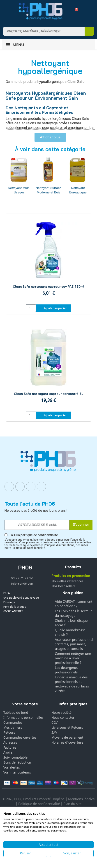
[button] (75, 11)
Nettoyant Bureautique (78, 190)
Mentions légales (81, 799)
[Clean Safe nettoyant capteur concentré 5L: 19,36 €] (48, 367)
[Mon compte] (66, 11)
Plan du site (72, 803)
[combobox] (41, 31)
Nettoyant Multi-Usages (19, 190)
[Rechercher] (89, 31)
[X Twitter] (41, 486)
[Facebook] (9, 486)
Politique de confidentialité (39, 803)
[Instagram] (20, 486)
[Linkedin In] (30, 486)
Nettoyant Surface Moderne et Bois (48, 190)
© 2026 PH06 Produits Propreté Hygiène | (35, 799)
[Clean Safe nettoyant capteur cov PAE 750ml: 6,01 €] (48, 259)
